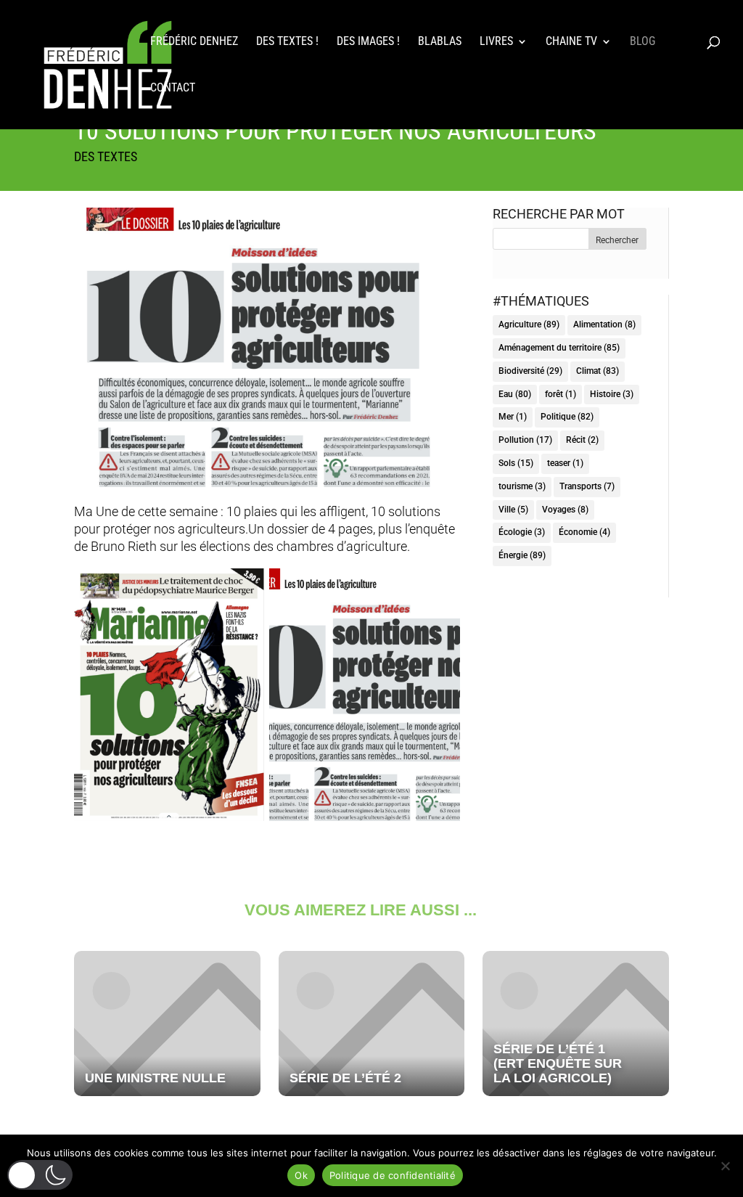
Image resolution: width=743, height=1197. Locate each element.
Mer (512, 417)
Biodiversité (530, 371)
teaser (565, 463)
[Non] (725, 1166)
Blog (642, 42)
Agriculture (528, 324)
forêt (560, 394)
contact (172, 88)
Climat (597, 371)
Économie (584, 532)
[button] (40, 1175)
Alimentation (604, 324)
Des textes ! (287, 42)
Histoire (611, 394)
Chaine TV (571, 42)
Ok (301, 1175)
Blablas (439, 42)
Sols (515, 463)
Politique (567, 417)
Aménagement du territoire (559, 348)
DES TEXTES (105, 156)
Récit (582, 440)
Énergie (522, 555)
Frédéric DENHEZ (194, 42)
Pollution (525, 440)
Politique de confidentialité (392, 1175)
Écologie (521, 532)
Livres (496, 42)
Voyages (565, 509)
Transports (587, 486)
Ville (513, 509)
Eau (514, 394)
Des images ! (368, 42)
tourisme (522, 486)
